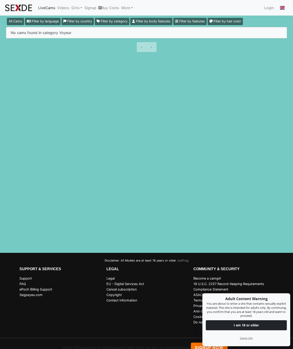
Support (25, 278)
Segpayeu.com (31, 295)
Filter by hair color (227, 21)
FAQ (22, 284)
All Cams (15, 21)
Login (269, 7)
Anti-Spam (201, 311)
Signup (90, 7)
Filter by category (114, 21)
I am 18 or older (246, 325)
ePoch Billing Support (35, 289)
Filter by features (191, 21)
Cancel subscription (121, 289)
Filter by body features (153, 21)
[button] (282, 8)
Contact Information (121, 300)
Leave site (246, 338)
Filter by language (45, 21)
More (125, 7)
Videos (63, 7)
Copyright (114, 295)
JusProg (182, 260)
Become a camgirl (207, 278)
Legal (110, 278)
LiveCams (46, 7)
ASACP (198, 295)
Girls (75, 7)
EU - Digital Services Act (125, 284)
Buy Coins (110, 7)
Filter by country (79, 21)
